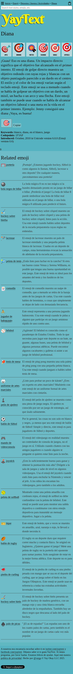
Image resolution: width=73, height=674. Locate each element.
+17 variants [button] (6, 321)
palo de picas (13, 623)
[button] (2, 3)
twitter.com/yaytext (54, 649)
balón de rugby (9, 543)
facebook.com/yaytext (11, 652)
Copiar (17, 125)
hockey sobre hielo (11, 601)
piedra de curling (10, 574)
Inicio (8, 3)
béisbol (10, 330)
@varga (37, 658)
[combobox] (36, 7)
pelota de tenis (13, 261)
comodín (10, 288)
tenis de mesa (13, 361)
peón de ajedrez (9, 404)
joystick (10, 460)
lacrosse (10, 238)
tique (8, 523)
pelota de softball (10, 497)
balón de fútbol (9, 423)
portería (10, 164)
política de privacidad (11, 658)
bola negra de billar (11, 188)
